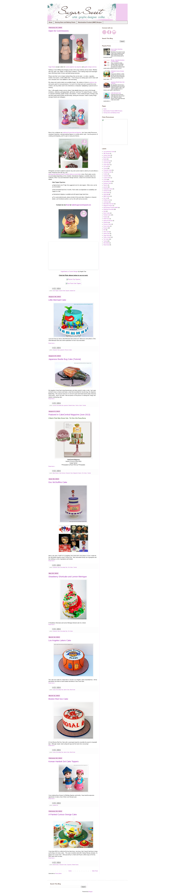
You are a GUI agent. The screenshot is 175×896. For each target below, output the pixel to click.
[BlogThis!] (55, 288)
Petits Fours (106, 218)
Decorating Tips (60, 405)
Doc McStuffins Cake (57, 482)
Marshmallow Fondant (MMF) (110, 207)
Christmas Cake (107, 172)
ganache (62, 349)
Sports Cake (66, 689)
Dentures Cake (107, 183)
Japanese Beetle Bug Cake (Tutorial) (64, 359)
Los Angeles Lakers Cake (59, 640)
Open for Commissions (58, 31)
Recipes (105, 228)
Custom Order (62, 290)
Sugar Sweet (51, 67)
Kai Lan (105, 198)
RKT (104, 229)
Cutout (54, 689)
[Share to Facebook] (58, 288)
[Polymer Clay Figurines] (73, 279)
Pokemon (105, 222)
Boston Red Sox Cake (58, 699)
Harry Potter (106, 192)
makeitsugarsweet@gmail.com (81, 205)
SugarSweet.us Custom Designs (69, 271)
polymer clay (93, 82)
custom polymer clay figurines (73, 67)
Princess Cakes (68, 349)
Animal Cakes (56, 864)
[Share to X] (56, 288)
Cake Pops (106, 162)
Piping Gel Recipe (107, 220)
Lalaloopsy (106, 202)
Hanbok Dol (72, 290)
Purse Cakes (106, 226)
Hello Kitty (105, 194)
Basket (105, 159)
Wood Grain (72, 689)
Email (68, 205)
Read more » (51, 343)
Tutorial (84, 405)
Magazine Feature (77, 473)
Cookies (105, 174)
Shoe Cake (106, 231)
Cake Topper (55, 290)
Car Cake (105, 166)
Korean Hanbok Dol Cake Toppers (63, 761)
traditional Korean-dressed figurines (72, 132)
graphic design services (90, 67)
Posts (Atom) (58, 873)
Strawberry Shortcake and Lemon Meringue (67, 576)
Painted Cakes (71, 405)
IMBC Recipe (106, 196)
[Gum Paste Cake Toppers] (73, 283)
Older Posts (95, 871)
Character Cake (56, 349)
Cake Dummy (62, 473)
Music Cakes (106, 213)
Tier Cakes (84, 473)
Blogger (90, 891)
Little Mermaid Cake (57, 300)
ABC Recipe (106, 153)
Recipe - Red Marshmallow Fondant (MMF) (117, 61)
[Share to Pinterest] (60, 288)
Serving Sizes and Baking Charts (65, 22)
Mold (104, 211)
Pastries (105, 217)
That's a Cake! (78, 405)
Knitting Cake (106, 200)
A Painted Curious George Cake (62, 814)
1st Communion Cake (108, 151)
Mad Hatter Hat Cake (108, 203)
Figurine (67, 290)
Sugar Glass (106, 235)
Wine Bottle (106, 243)
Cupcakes (69, 864)
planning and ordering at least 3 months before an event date (64, 174)
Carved (54, 405)
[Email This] (53, 288)
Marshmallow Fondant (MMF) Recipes (90, 22)
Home (50, 22)
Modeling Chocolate (108, 209)
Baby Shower (56, 473)
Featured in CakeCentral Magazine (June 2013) (69, 414)
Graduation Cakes (107, 189)
